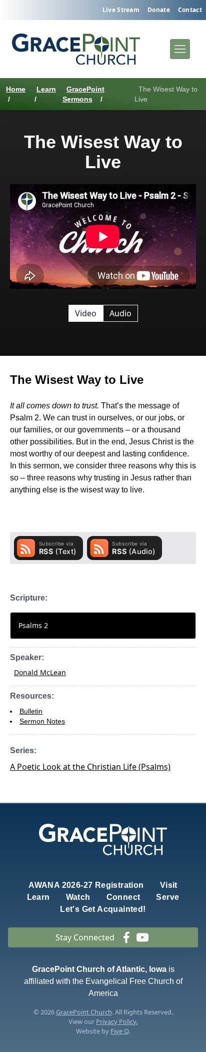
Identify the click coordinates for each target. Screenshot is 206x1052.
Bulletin (31, 711)
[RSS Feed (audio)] (124, 548)
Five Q (119, 1030)
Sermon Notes (42, 721)
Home (16, 89)
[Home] (76, 49)
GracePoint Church (84, 1011)
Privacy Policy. (117, 1021)
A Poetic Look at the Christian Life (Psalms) (90, 766)
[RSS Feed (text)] (48, 548)
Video (85, 313)
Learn (46, 89)
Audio (121, 313)
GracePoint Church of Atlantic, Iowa (99, 969)
